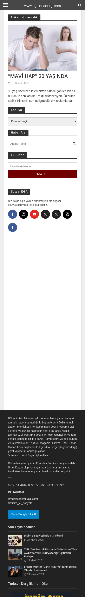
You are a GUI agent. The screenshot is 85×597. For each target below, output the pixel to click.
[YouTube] (34, 214)
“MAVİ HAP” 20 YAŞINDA (38, 76)
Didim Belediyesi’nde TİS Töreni (43, 535)
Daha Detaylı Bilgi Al (23, 514)
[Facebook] (12, 214)
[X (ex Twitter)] (45, 214)
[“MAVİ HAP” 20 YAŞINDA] (42, 47)
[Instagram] (23, 214)
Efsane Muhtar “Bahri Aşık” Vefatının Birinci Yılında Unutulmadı (50, 568)
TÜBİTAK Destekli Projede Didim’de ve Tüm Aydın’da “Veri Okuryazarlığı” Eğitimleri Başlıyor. (50, 553)
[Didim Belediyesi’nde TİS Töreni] (15, 540)
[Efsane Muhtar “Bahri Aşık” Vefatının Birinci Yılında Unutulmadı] (15, 571)
